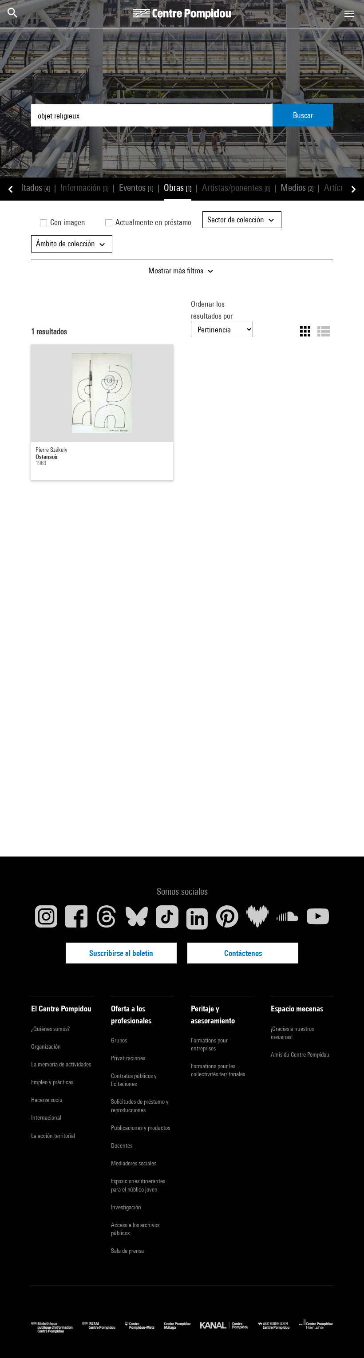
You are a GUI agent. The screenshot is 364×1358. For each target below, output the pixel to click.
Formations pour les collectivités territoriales (218, 1070)
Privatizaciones (128, 1058)
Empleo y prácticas (52, 1082)
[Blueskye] (137, 918)
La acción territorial (53, 1135)
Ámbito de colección (66, 243)
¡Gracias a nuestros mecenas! (292, 1032)
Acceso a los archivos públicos (135, 1228)
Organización (46, 1046)
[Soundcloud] (288, 918)
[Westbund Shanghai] (278, 1331)
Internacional (46, 1117)
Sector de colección (236, 219)
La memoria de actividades (61, 1064)
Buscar (303, 115)
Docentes (121, 1145)
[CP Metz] (144, 1331)
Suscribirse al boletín (121, 953)
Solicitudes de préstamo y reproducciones (140, 1105)
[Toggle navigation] (349, 13)
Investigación (126, 1207)
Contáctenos (243, 953)
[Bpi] (56, 1331)
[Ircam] (103, 1331)
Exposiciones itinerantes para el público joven (138, 1184)
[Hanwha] (316, 1331)
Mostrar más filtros (176, 270)
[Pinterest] (227, 918)
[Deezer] (257, 918)
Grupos (119, 1040)
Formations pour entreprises (209, 1044)
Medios (297, 187)
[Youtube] (318, 918)
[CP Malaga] (182, 1331)
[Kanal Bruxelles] (228, 1331)
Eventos (136, 187)
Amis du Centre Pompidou (300, 1054)
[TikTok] (167, 918)
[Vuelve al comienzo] (343, 1337)
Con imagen (66, 222)
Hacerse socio (46, 1099)
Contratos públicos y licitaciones (134, 1079)
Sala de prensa (127, 1250)
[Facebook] (76, 918)
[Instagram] (46, 918)
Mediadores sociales (133, 1163)
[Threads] (106, 918)
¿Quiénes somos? (50, 1028)
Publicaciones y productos (140, 1127)
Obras (177, 187)
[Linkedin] (197, 918)
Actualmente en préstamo (152, 222)
